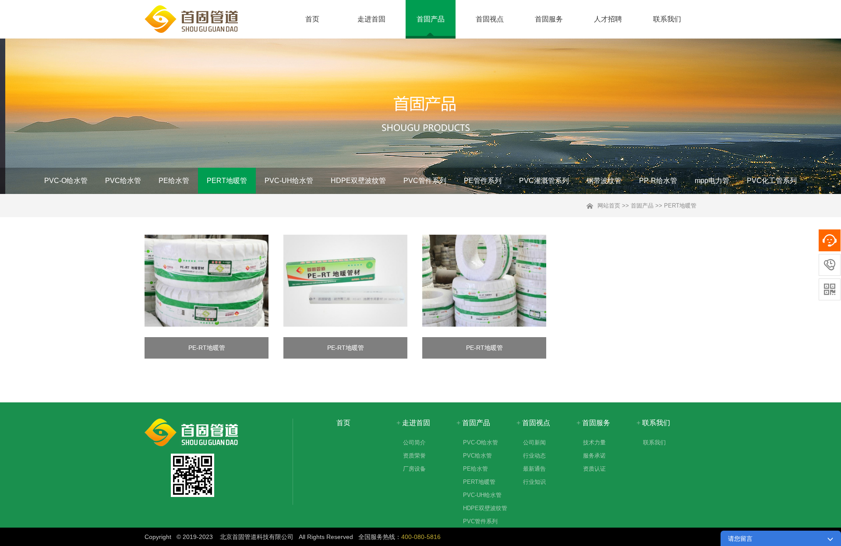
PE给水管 (174, 180)
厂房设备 (414, 468)
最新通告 (534, 468)
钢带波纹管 (604, 180)
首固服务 (549, 19)
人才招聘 (608, 19)
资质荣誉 (414, 455)
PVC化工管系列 (772, 180)
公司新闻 (534, 442)
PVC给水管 (123, 180)
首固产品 (431, 19)
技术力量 (594, 442)
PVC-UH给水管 (289, 180)
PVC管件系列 (424, 180)
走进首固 (371, 19)
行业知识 (534, 482)
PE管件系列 (483, 180)
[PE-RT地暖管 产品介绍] (207, 282)
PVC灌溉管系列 (544, 180)
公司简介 (414, 442)
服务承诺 (594, 455)
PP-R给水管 (658, 180)
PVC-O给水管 (66, 180)
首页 (312, 19)
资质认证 (594, 468)
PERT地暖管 (227, 180)
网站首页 (608, 205)
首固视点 (490, 19)
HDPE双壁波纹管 (358, 180)
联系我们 (667, 19)
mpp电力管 (712, 180)
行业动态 (534, 455)
